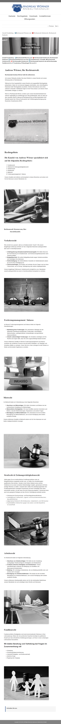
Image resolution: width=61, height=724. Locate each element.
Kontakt (44, 722)
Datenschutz (40, 722)
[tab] (15, 230)
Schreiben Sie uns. (12, 708)
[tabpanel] (30, 470)
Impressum (35, 722)
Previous (51, 26)
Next (56, 26)
